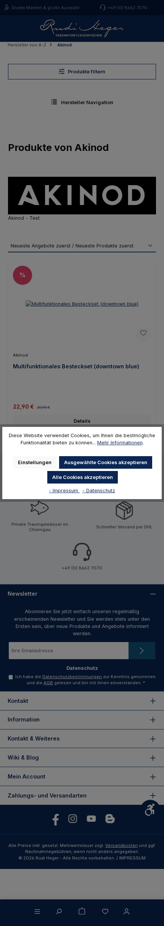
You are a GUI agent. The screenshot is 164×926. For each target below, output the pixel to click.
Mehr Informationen (120, 443)
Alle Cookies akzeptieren (82, 477)
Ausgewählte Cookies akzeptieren (105, 462)
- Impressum (64, 490)
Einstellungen (34, 462)
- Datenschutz (98, 490)
